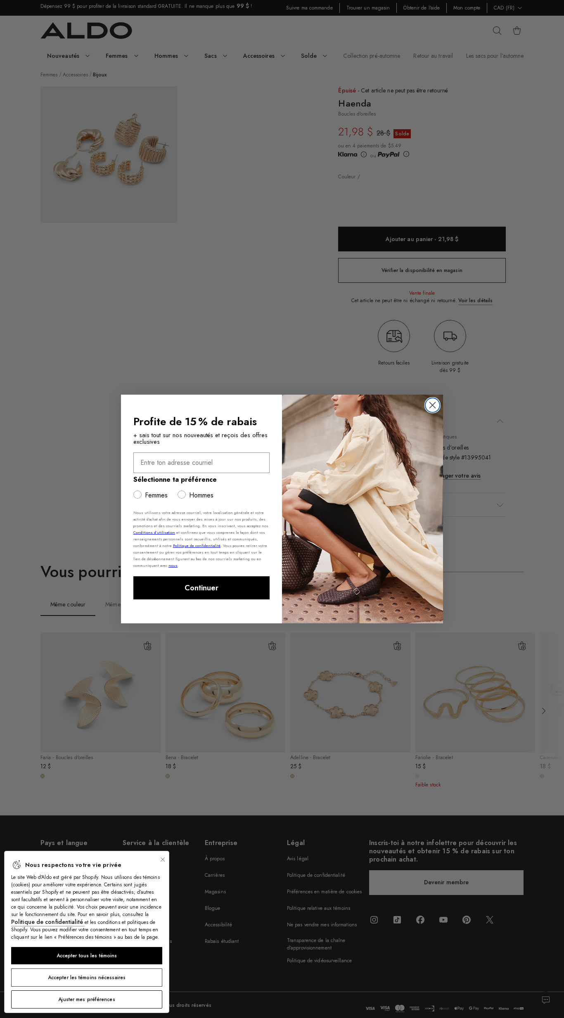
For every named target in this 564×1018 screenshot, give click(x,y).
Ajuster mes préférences (86, 999)
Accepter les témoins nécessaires (87, 977)
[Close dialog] (432, 405)
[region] (86, 932)
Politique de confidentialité (48, 922)
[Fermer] (163, 859)
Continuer (201, 587)
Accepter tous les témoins (87, 955)
